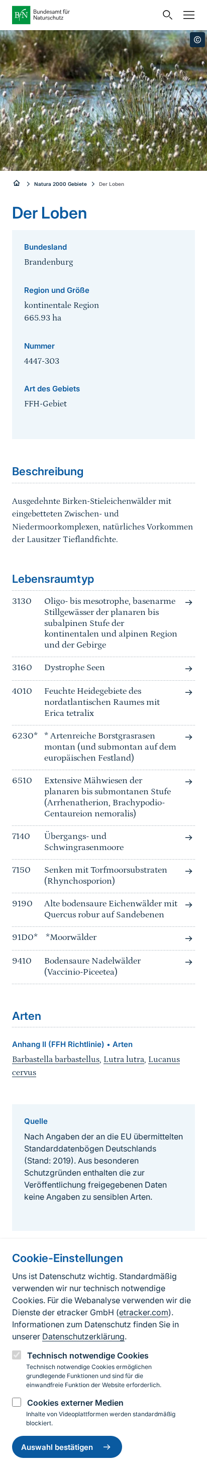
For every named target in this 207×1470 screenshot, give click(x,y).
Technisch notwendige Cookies (88, 1355)
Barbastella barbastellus (55, 1060)
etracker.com (143, 1312)
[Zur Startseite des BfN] (84, 15)
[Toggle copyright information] (197, 39)
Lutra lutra (124, 1060)
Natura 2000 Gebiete (60, 184)
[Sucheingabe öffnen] (165, 15)
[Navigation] (186, 15)
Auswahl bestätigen (57, 1447)
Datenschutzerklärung (83, 1336)
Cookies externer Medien (75, 1403)
